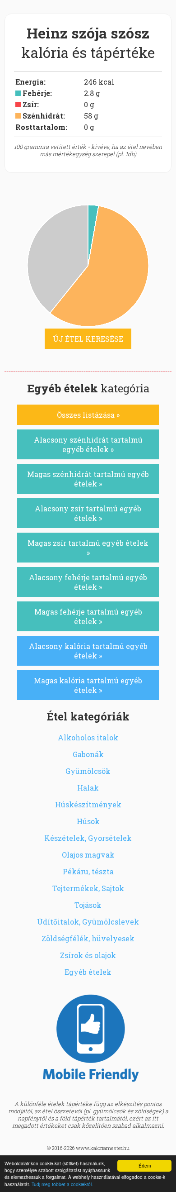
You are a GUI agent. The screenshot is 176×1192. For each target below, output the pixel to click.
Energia (29, 81)
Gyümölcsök (88, 771)
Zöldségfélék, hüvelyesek (88, 938)
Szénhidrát (43, 115)
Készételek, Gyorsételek (88, 838)
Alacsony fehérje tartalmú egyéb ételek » (88, 581)
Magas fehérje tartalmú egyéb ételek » (88, 616)
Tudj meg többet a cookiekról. (62, 1184)
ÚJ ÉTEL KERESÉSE (88, 338)
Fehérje (36, 93)
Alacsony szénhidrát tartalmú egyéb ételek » (88, 444)
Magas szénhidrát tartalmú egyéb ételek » (88, 478)
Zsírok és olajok (88, 955)
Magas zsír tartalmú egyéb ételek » (88, 547)
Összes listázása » (88, 415)
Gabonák (88, 754)
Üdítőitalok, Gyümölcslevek (88, 921)
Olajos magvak (88, 854)
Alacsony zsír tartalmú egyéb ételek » (88, 513)
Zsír (30, 104)
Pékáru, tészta (88, 871)
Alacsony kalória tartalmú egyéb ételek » (88, 650)
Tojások (88, 905)
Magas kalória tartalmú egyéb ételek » (88, 685)
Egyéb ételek (88, 972)
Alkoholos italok (88, 737)
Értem (145, 1165)
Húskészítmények (88, 804)
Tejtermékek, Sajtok (88, 888)
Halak (88, 787)
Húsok (88, 821)
